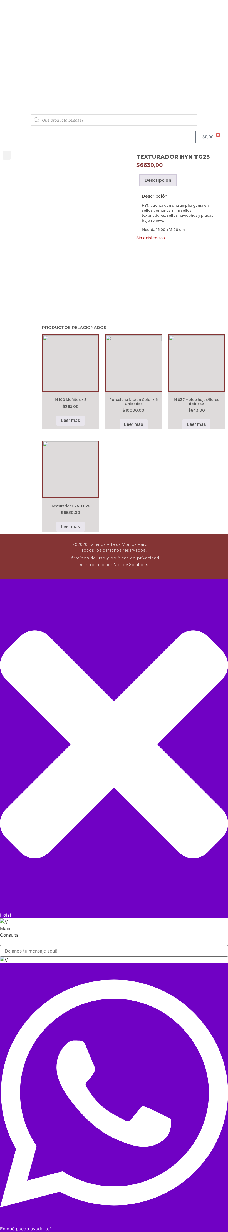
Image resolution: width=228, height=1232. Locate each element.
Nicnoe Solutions (130, 565)
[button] (7, 155)
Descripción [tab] (158, 180)
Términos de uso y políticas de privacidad (114, 557)
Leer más (70, 420)
